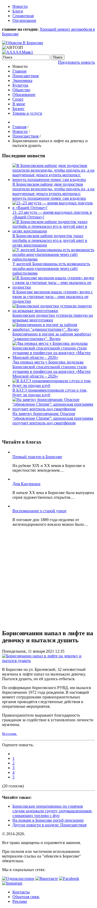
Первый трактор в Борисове (37, 457)
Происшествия (25, 76)
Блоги (17, 11)
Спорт (18, 99)
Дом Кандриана (26, 484)
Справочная (23, 16)
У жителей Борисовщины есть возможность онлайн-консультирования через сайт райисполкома (51, 268)
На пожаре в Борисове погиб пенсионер (48, 820)
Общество (21, 90)
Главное (19, 71)
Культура (20, 85)
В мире (18, 104)
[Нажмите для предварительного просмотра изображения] (48, 660)
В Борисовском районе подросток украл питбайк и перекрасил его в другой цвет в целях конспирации (49, 240)
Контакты (21, 892)
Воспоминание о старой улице (39, 511)
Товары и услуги (27, 113)
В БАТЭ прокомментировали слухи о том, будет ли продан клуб (49, 392)
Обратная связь (25, 896)
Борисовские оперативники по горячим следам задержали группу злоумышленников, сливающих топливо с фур (52, 811)
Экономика (22, 80)
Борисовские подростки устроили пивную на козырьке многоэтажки (52, 317)
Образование (23, 94)
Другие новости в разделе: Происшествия (49, 825)
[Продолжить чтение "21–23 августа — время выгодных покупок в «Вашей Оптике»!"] (53, 207)
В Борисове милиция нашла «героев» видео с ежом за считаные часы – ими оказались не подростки (52, 296)
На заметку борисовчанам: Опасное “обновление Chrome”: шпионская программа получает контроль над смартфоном (52, 418)
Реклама (19, 901)
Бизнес (18, 108)
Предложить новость (76, 62)
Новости (20, 6)
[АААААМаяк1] (17, 52)
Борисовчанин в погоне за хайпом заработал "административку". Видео (51, 336)
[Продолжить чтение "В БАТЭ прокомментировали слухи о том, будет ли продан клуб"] (53, 385)
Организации (24, 20)
